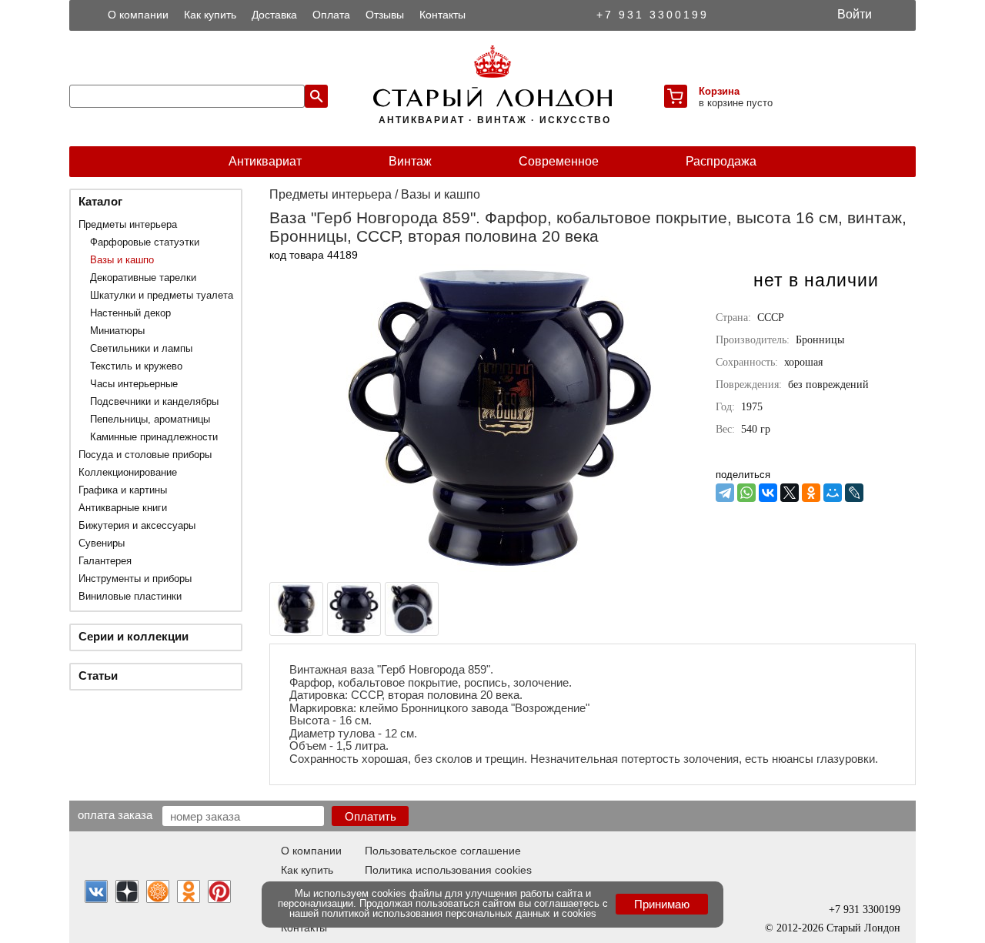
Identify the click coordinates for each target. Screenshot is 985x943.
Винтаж (410, 161)
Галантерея (105, 561)
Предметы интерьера (127, 224)
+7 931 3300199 (652, 14)
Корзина (719, 91)
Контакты (442, 14)
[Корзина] (675, 96)
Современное (559, 161)
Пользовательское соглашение (443, 850)
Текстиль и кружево (136, 366)
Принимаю (662, 904)
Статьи (98, 675)
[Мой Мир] (832, 492)
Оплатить (370, 816)
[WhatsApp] (746, 492)
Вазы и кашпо (122, 260)
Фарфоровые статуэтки (144, 242)
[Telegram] (725, 492)
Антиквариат (265, 161)
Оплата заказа (115, 814)
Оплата (331, 14)
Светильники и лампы (141, 348)
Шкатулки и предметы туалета (161, 295)
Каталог (100, 201)
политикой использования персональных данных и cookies (459, 913)
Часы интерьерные (134, 384)
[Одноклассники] (811, 492)
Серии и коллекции (133, 636)
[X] (789, 492)
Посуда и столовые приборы (145, 454)
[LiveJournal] (854, 492)
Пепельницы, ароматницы (150, 419)
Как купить (210, 14)
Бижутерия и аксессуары (136, 525)
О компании (138, 14)
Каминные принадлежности (154, 437)
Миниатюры (117, 330)
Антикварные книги (122, 507)
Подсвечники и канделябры (154, 401)
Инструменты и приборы (135, 578)
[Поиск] (316, 96)
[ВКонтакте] (768, 492)
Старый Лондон (863, 928)
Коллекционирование (127, 472)
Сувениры (101, 543)
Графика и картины (122, 490)
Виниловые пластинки (130, 596)
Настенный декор (130, 313)
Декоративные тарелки (143, 277)
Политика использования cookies (448, 870)
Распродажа (721, 161)
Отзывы (385, 14)
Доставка (274, 14)
